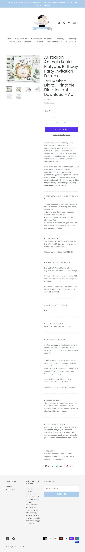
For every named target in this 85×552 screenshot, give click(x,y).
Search (9, 487)
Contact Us (11, 490)
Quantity (48, 111)
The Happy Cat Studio (19, 547)
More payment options (61, 135)
